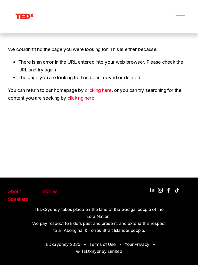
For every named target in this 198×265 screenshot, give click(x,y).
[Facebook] (168, 190)
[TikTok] (176, 190)
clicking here (98, 90)
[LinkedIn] (152, 190)
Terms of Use (102, 244)
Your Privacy (137, 244)
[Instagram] (160, 190)
